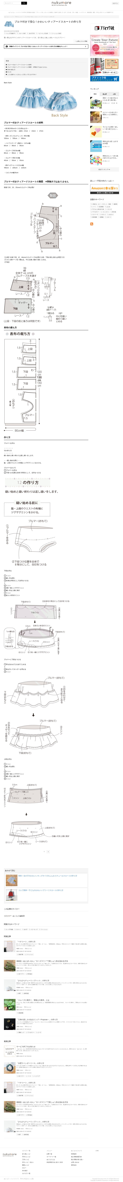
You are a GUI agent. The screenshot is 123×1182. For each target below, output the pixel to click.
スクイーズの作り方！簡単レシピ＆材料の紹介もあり (110, 113)
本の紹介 (25, 1170)
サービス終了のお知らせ (25, 1047)
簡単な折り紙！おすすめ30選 (110, 142)
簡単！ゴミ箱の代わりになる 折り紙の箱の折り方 (110, 99)
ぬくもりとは (51, 1159)
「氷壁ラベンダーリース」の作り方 (30, 1063)
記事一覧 (49, 1154)
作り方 (9, 72)
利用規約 (73, 1154)
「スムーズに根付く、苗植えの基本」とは (32, 1000)
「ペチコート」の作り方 (25, 942)
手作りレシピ (28, 948)
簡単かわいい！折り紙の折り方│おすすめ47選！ (110, 157)
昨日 (95, 94)
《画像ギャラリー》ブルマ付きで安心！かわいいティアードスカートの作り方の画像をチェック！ (46, 46)
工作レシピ (28, 1070)
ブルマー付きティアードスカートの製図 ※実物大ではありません (27, 67)
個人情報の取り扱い (77, 1159)
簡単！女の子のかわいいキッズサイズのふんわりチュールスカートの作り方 (47, 876)
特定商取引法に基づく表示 (55, 1162)
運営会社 (73, 1165)
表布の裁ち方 (11, 69)
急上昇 (105, 94)
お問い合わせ (75, 1162)
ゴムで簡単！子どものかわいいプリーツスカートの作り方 (40, 890)
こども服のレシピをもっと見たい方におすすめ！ (22, 74)
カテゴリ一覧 (26, 1173)
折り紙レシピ (106, 103)
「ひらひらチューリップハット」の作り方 (32, 981)
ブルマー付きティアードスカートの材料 (19, 64)
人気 (114, 94)
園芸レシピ (25, 1165)
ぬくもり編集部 (19, 916)
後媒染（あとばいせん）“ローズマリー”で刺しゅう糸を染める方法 (42, 961)
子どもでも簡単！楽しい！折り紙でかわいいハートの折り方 (110, 128)
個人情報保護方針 (76, 1156)
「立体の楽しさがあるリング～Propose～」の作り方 (37, 1020)
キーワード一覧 (51, 1156)
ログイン (115, 3)
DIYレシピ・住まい (28, 1162)
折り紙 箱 (114, 103)
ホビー (24, 1168)
